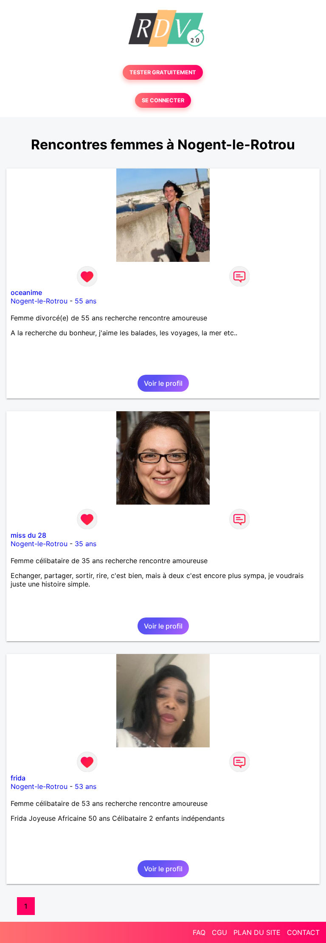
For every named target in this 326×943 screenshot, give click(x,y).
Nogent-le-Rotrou (39, 301)
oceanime (26, 292)
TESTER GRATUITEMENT (162, 72)
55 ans (85, 301)
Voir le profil (163, 383)
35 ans (85, 543)
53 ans (85, 786)
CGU (219, 932)
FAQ (199, 932)
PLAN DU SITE (257, 932)
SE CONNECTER (163, 100)
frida (18, 778)
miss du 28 (28, 535)
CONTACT (303, 932)
